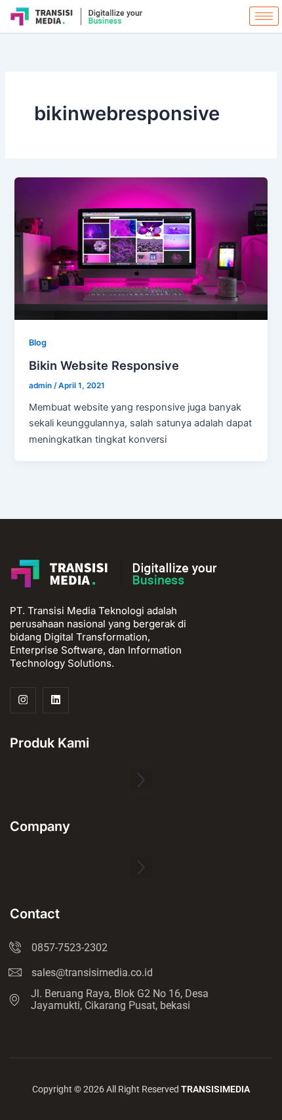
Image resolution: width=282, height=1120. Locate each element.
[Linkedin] (56, 700)
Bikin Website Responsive (104, 365)
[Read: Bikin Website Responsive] (140, 248)
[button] (141, 779)
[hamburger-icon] (264, 16)
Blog (38, 342)
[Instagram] (23, 700)
